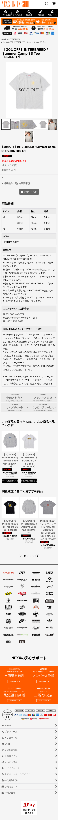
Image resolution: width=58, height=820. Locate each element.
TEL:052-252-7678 (13, 321)
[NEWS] (46, 3)
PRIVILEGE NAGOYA (13, 314)
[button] (29, 13)
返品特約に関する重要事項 (17, 183)
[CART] (53, 3)
